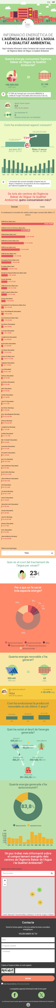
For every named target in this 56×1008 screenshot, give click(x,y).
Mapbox (51, 915)
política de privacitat (22, 984)
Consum (14, 207)
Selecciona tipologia (9, 548)
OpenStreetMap (21, 915)
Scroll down (28, 1005)
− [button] (5, 884)
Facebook (14, 995)
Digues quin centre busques (11, 869)
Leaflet (5, 915)
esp (48, 2)
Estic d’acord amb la (16, 984)
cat (53, 2)
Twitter (41, 995)
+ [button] (5, 880)
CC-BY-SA (38, 915)
